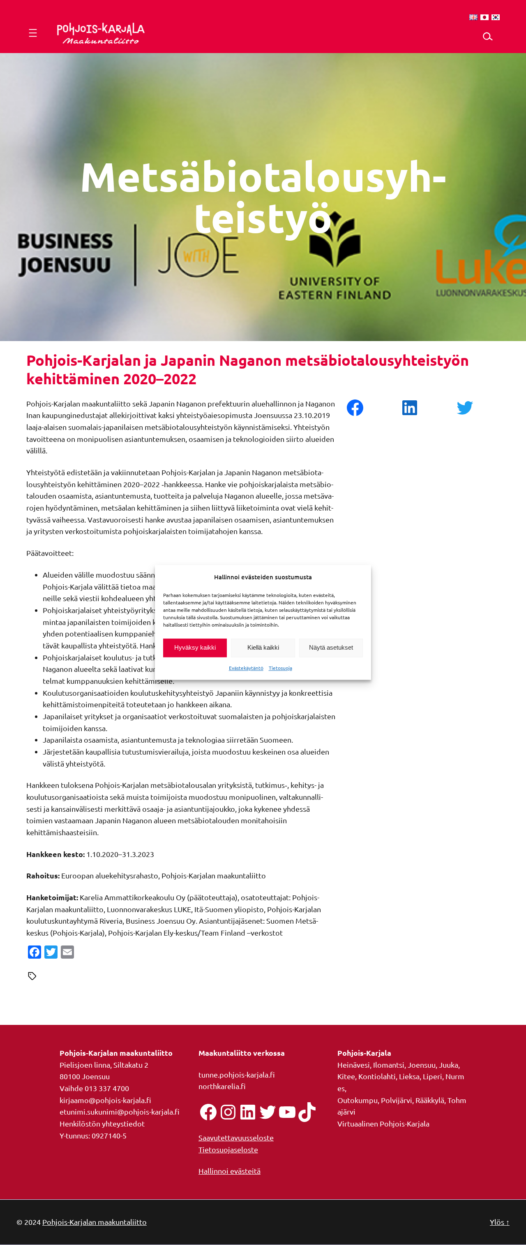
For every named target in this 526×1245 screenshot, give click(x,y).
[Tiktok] (307, 1112)
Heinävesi (353, 1064)
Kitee (346, 1076)
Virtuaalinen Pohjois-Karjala (383, 1123)
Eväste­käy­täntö (246, 667)
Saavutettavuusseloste (236, 1137)
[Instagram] (228, 1112)
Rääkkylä (429, 1100)
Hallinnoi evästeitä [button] (229, 1170)
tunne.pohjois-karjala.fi (236, 1074)
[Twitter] (267, 1112)
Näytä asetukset (331, 647)
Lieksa (409, 1076)
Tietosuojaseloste (228, 1149)
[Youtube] (287, 1112)
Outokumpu (357, 1100)
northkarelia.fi (222, 1086)
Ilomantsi (388, 1064)
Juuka (448, 1064)
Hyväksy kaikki (195, 647)
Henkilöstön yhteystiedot (102, 1123)
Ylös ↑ (500, 1221)
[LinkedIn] (248, 1112)
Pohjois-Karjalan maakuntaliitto (94, 1221)
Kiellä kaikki (263, 647)
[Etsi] (487, 36)
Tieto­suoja (280, 667)
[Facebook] (208, 1112)
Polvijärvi (396, 1100)
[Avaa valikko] (32, 32)
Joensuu (422, 1064)
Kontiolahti (377, 1076)
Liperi (432, 1076)
